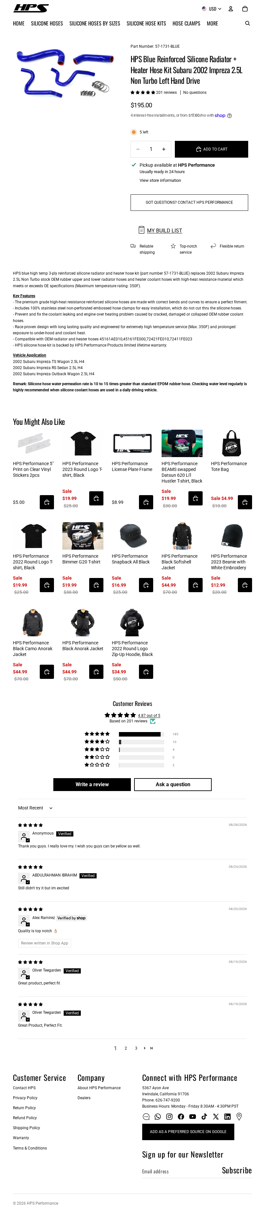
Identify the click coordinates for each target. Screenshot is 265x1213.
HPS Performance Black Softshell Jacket (179, 561)
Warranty (21, 1138)
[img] (30, 825)
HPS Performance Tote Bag (229, 466)
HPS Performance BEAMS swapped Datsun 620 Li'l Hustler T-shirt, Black (182, 472)
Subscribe (237, 1170)
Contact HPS (24, 1088)
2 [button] (126, 1048)
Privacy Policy (25, 1098)
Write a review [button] (92, 784)
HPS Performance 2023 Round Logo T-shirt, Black (82, 469)
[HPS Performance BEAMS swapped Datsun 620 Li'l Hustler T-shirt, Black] (182, 443)
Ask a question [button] (173, 784)
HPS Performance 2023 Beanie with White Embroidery (229, 561)
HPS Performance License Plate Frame (132, 466)
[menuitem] (212, 23)
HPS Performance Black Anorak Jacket (82, 645)
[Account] (231, 9)
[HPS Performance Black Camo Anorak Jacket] (33, 622)
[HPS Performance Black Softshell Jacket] (182, 536)
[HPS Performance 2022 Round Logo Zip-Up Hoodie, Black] (132, 622)
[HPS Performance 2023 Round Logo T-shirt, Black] (82, 443)
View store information (160, 180)
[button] (143, 92)
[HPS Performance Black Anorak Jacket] (82, 622)
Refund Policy (25, 1118)
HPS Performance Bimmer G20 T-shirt (81, 558)
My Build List (164, 231)
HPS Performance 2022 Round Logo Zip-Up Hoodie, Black (132, 648)
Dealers (84, 1098)
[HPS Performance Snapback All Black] (132, 536)
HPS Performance (42, 1203)
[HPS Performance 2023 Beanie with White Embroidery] (231, 536)
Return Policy (24, 1108)
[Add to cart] (47, 502)
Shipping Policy (26, 1128)
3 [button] (136, 1048)
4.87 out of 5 (149, 715)
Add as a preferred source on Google (188, 1132)
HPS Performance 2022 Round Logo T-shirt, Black (33, 561)
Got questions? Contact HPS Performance (189, 202)
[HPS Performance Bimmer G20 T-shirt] (82, 536)
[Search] (247, 23)
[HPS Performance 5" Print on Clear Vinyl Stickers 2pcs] (33, 443)
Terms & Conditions (30, 1148)
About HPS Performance (99, 1088)
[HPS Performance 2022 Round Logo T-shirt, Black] (33, 536)
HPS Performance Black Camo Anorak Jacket (32, 648)
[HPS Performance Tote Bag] (231, 443)
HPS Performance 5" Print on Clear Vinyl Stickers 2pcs (33, 469)
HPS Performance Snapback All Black (131, 558)
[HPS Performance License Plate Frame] (132, 443)
